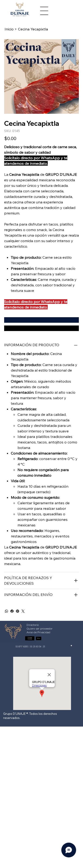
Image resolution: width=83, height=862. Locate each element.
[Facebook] (12, 611)
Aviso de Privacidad (38, 632)
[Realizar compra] (41, 328)
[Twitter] (23, 611)
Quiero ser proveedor (40, 628)
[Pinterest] (17, 611)
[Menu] (44, 11)
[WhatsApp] (6, 611)
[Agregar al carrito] (41, 320)
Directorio (33, 625)
